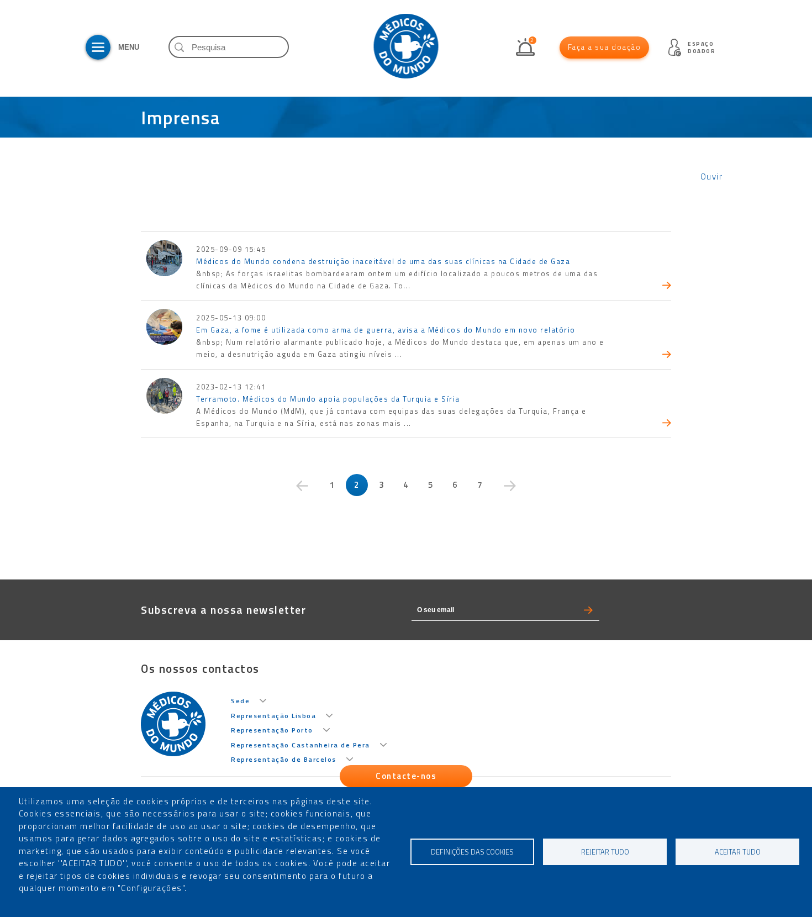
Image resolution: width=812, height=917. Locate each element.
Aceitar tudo (738, 852)
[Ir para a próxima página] (510, 486)
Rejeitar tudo (605, 852)
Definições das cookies (472, 852)
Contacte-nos (406, 776)
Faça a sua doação (604, 46)
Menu (98, 47)
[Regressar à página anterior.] (302, 486)
